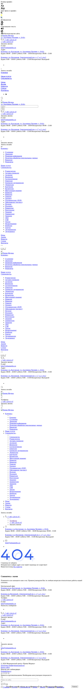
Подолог (8, 204)
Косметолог (9, 189)
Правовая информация (13, 156)
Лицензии (9, 154)
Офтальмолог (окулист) (13, 202)
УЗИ (7, 220)
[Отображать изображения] (2, 22)
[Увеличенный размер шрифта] (3, 9)
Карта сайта (5, 667)
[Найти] (3, 109)
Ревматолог (9, 208)
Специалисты (6, 78)
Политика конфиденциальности (13, 665)
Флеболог (8, 226)
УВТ (7, 218)
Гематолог (9, 181)
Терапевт (8, 212)
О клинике (9, 152)
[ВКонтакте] (6, 94)
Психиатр (8, 206)
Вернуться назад (7, 567)
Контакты (5, 90)
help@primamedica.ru (8, 48)
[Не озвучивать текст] (2, 32)
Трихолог (8, 216)
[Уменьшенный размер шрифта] (2, 4)
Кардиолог (9, 187)
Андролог (9, 175)
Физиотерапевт (11, 224)
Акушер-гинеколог (12, 173)
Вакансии (8, 160)
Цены (3, 82)
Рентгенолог (9, 210)
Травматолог (10, 214)
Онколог (8, 196)
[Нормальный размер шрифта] (2, 6)
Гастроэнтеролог (11, 179)
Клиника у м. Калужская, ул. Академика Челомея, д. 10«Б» (22, 51)
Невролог (8, 194)
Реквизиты (9, 162)
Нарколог (8, 192)
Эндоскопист (10, 231)
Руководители (10, 171)
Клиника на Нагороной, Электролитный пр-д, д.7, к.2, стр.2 (23, 594)
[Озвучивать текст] (2, 29)
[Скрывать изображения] (2, 25)
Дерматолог (9, 185)
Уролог (7, 222)
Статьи (3, 88)
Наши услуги (6, 76)
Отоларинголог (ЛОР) (13, 200)
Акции (3, 84)
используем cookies (56, 686)
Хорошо (74, 686)
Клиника (4, 73)
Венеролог (9, 177)
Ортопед (8, 198)
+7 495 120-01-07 (10, 40)
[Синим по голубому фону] (1, 18)
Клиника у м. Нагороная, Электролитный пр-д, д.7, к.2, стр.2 (23, 57)
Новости (4, 86)
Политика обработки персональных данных (21, 158)
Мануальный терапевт (13, 191)
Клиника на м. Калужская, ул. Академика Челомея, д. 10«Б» (23, 588)
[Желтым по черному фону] (1, 15)
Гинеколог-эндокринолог (14, 183)
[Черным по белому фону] (1, 13)
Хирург (8, 228)
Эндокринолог (10, 229)
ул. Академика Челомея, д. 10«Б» (13, 37)
